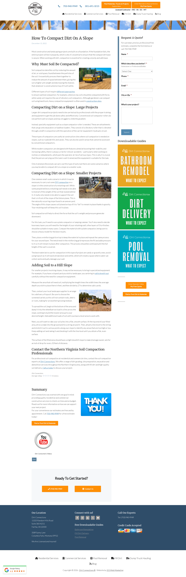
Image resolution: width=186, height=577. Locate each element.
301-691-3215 (91, 6)
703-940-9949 (70, 6)
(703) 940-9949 (56, 489)
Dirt (34, 459)
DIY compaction (62, 182)
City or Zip (126, 95)
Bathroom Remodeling (84, 529)
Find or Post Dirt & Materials (45, 423)
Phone (124, 76)
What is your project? (130, 104)
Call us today (47, 368)
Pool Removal (80, 537)
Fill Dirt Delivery (82, 533)
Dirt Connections (35, 8)
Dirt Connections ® (87, 570)
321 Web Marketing (115, 570)
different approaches (66, 91)
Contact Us (89, 489)
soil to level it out (102, 273)
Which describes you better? (134, 63)
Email (124, 85)
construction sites (93, 101)
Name (124, 54)
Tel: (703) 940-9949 (126, 517)
